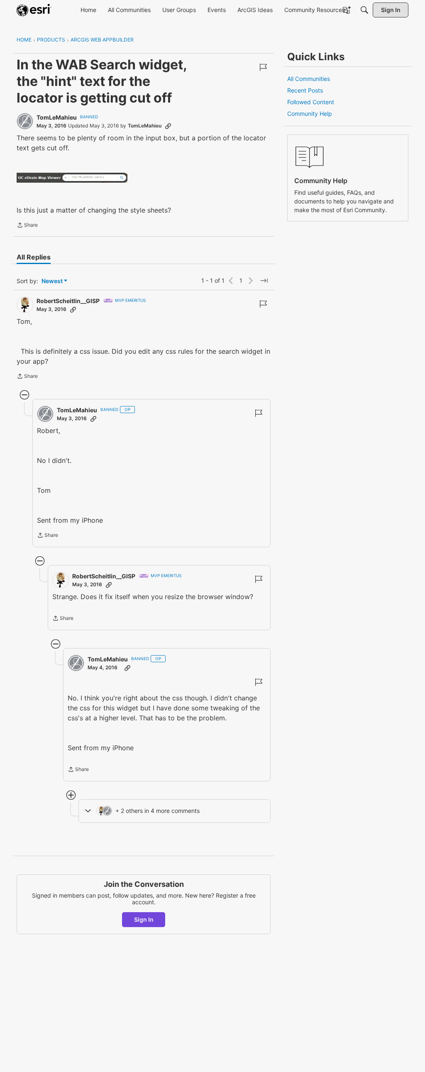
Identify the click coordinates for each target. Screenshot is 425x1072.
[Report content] (263, 67)
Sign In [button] (144, 919)
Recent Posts (305, 90)
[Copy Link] (168, 126)
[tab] (34, 257)
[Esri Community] (34, 10)
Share (27, 226)
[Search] (364, 9)
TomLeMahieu (57, 117)
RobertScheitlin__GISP (68, 300)
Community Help (309, 113)
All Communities (308, 78)
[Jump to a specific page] (264, 280)
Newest (52, 281)
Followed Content (310, 101)
